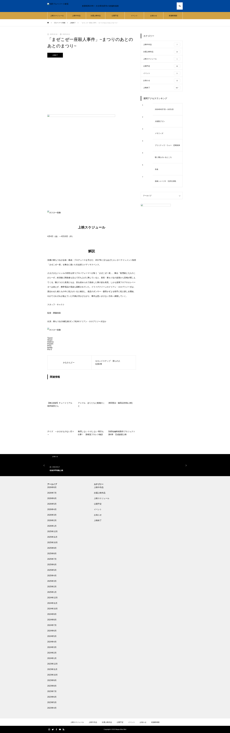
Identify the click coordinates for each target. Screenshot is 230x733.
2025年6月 (52, 565)
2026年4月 (52, 509)
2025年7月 (52, 559)
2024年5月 (52, 636)
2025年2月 (52, 587)
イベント (134, 16)
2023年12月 (52, 664)
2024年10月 (52, 609)
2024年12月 (52, 598)
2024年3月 (52, 647)
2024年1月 (52, 658)
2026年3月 (52, 515)
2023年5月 (52, 702)
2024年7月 (52, 625)
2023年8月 (52, 686)
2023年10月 (52, 675)
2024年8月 (52, 620)
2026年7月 (52, 493)
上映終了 (55, 55)
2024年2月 (52, 653)
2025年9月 (52, 548)
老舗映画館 (173, 16)
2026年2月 (52, 520)
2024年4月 (52, 642)
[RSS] (63, 729)
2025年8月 (52, 553)
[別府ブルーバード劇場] (62, 6)
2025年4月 (52, 576)
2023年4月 (52, 708)
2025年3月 (52, 581)
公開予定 (115, 16)
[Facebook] (56, 729)
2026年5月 (52, 504)
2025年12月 (52, 531)
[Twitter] (53, 729)
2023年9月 (52, 680)
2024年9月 (52, 614)
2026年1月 (52, 526)
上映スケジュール (57, 16)
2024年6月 (52, 631)
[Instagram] (49, 729)
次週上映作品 (96, 16)
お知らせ (153, 16)
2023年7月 (52, 691)
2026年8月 (52, 487)
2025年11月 (52, 537)
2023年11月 (52, 669)
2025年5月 (52, 570)
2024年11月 (52, 603)
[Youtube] (60, 729)
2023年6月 (52, 697)
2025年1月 (52, 592)
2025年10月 (52, 542)
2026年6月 (52, 498)
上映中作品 (76, 16)
